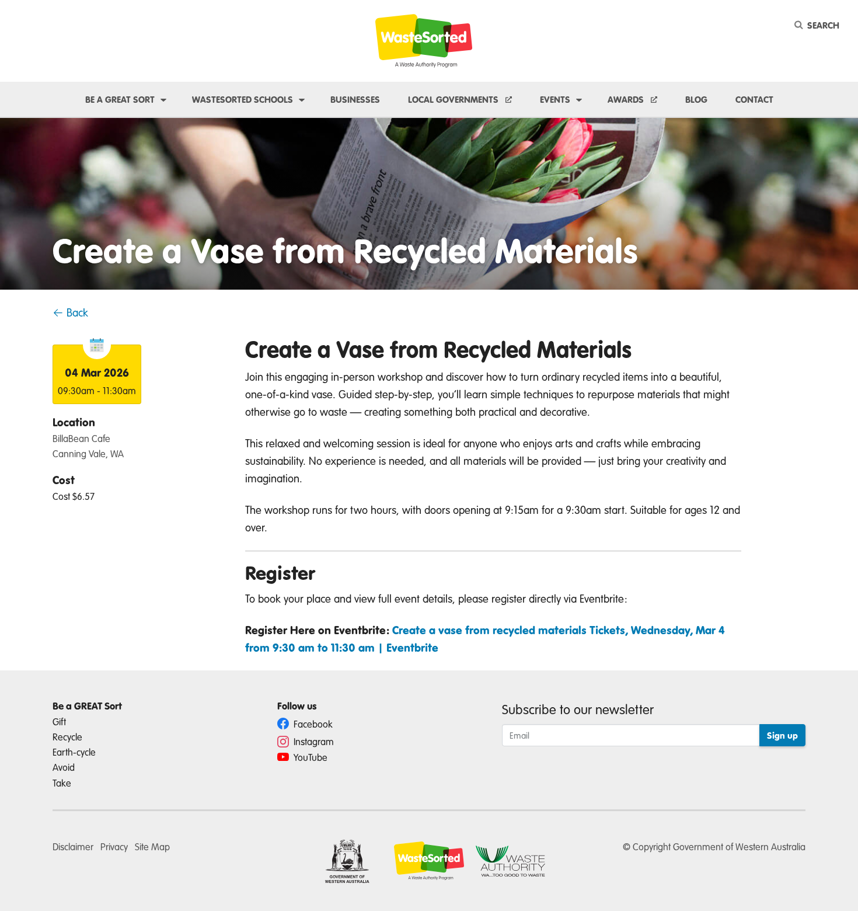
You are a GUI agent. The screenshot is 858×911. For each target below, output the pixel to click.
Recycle (67, 736)
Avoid (64, 767)
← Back (70, 312)
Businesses (355, 99)
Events (555, 99)
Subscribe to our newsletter (578, 709)
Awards (627, 99)
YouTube (309, 757)
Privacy (114, 846)
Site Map (152, 846)
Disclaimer (73, 846)
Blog (696, 99)
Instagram (312, 741)
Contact (754, 99)
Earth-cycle (74, 752)
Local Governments (454, 99)
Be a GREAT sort (120, 99)
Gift (59, 721)
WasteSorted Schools (242, 99)
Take (62, 783)
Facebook (312, 724)
